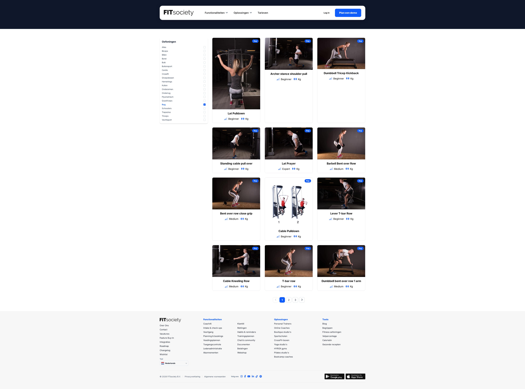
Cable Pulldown (288, 231)
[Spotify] (260, 376)
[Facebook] (245, 376)
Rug (255, 41)
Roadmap (164, 346)
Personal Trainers (282, 323)
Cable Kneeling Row (236, 281)
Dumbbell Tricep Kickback (341, 73)
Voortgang (208, 332)
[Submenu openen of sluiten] (227, 13)
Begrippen (327, 328)
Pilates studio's (281, 352)
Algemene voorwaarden (215, 376)
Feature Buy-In (167, 338)
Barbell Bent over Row (341, 163)
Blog (324, 323)
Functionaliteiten (215, 12)
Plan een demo (348, 12)
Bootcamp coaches (283, 356)
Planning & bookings (213, 336)
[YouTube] (248, 376)
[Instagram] (241, 376)
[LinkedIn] (253, 376)
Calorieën (327, 340)
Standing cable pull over (236, 163)
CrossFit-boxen (281, 340)
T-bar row (288, 281)
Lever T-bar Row (341, 213)
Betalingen (242, 348)
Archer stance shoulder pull (288, 73)
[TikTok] (257, 376)
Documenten (243, 344)
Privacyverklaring (192, 376)
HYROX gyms (280, 348)
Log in (326, 12)
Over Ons (164, 325)
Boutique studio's (282, 332)
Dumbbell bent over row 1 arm (341, 281)
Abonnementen (210, 352)
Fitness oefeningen (331, 332)
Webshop (242, 352)
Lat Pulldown (236, 113)
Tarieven (263, 12)
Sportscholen (280, 336)
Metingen (242, 328)
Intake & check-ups (212, 328)
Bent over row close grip (236, 213)
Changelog (165, 350)
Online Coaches (282, 328)
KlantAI (240, 323)
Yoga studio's (280, 344)
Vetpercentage (329, 336)
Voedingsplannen (211, 340)
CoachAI (207, 323)
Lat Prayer (289, 163)
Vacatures (164, 333)
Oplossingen (241, 12)
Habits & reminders (246, 332)
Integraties (165, 342)
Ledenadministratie (212, 348)
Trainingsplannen (245, 336)
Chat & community (246, 340)
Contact (163, 329)
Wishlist (163, 354)
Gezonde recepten (331, 344)
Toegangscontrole (212, 344)
